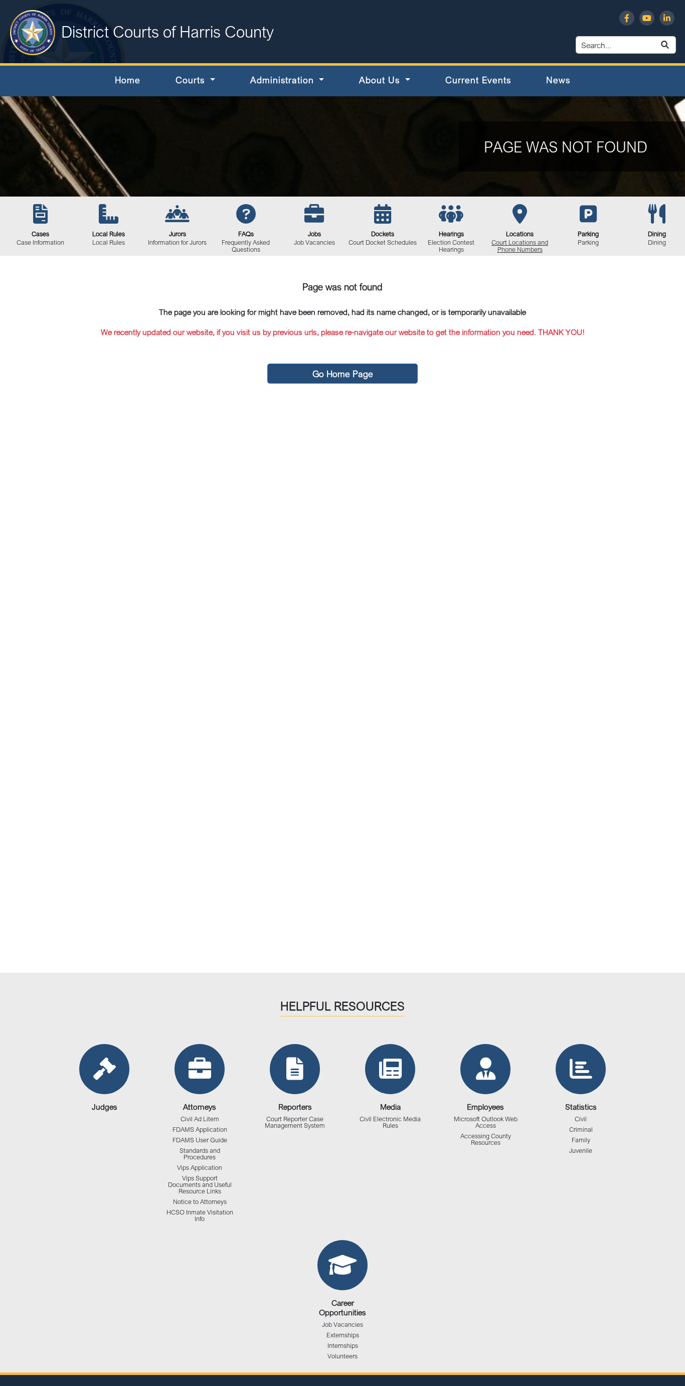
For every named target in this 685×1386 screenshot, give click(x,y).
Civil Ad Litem (200, 1119)
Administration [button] (283, 79)
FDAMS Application (200, 1129)
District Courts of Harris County (167, 31)
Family (581, 1140)
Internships (342, 1345)
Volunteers (342, 1356)
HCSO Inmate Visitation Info (199, 1215)
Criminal (581, 1129)
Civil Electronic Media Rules (390, 1122)
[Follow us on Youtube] (646, 18)
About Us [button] (381, 79)
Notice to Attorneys (200, 1201)
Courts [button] (192, 79)
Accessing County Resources (485, 1139)
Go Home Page (342, 373)
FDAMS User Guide (200, 1140)
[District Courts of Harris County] (32, 32)
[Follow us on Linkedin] (666, 18)
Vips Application (199, 1167)
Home (127, 79)
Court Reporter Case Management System (295, 1122)
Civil (581, 1119)
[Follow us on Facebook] (626, 18)
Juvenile (580, 1150)
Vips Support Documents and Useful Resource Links (200, 1184)
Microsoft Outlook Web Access (486, 1122)
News (558, 79)
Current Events (478, 79)
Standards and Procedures (200, 1153)
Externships (342, 1335)
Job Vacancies (342, 1324)
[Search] (676, 45)
